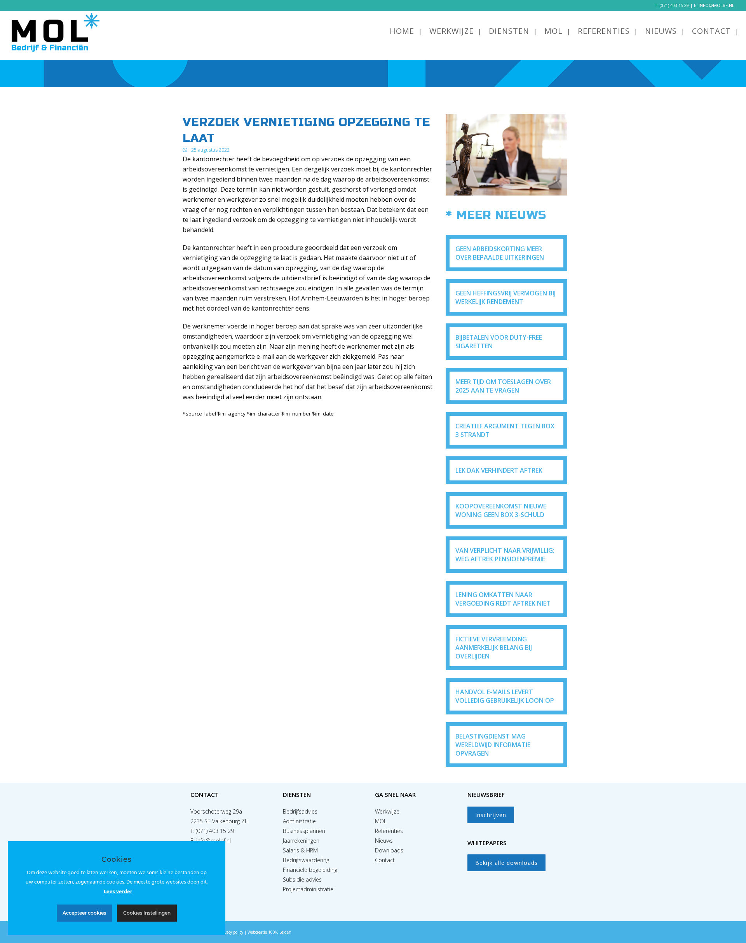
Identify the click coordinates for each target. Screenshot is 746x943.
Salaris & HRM (300, 850)
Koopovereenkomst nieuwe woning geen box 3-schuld (500, 510)
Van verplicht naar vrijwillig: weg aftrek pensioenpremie (504, 554)
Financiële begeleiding (310, 869)
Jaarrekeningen (301, 840)
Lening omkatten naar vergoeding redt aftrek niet (503, 599)
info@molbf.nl (213, 840)
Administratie (299, 821)
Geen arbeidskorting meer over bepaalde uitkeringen (499, 253)
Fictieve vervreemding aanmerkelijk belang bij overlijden (493, 647)
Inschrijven (490, 815)
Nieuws (384, 840)
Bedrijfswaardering (306, 860)
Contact (385, 860)
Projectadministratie (308, 889)
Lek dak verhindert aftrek (498, 470)
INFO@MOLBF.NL (716, 5)
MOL (381, 821)
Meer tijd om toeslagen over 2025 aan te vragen (503, 386)
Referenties (389, 831)
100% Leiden (279, 932)
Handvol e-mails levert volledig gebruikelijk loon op (504, 696)
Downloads (389, 850)
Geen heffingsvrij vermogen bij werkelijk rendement (505, 297)
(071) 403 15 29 (674, 5)
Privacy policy (231, 932)
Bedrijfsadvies (300, 811)
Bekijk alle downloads (506, 862)
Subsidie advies (302, 879)
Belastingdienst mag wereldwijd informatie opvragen (492, 745)
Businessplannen (304, 831)
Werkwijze (387, 811)
